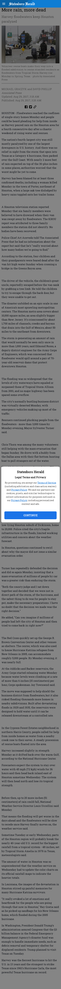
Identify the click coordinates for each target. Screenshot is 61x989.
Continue (30, 515)
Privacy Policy (19, 489)
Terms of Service (46, 482)
